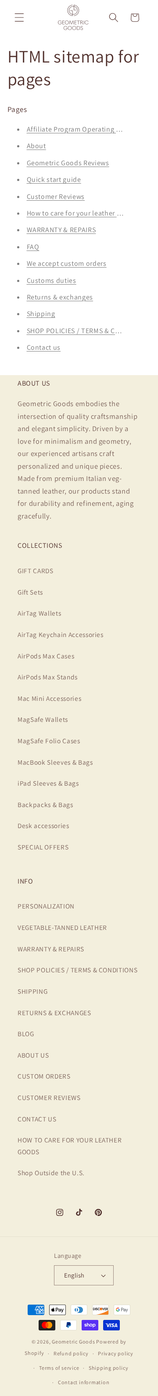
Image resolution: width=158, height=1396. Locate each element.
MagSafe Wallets (43, 719)
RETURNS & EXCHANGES (54, 1012)
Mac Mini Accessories (49, 698)
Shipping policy (109, 1368)
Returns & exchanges (60, 297)
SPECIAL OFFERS (43, 846)
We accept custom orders (67, 263)
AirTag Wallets (39, 613)
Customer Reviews (56, 196)
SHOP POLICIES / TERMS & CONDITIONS (89, 330)
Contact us (44, 347)
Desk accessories (43, 825)
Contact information (84, 1382)
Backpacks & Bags (45, 804)
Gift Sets (30, 592)
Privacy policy (115, 1353)
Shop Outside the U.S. (51, 1172)
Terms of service (59, 1368)
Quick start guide (54, 179)
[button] (19, 17)
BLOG (26, 1033)
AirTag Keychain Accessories (61, 634)
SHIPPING (32, 991)
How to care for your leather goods (81, 213)
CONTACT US (37, 1118)
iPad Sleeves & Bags (48, 783)
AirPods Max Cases (46, 655)
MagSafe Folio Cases (49, 740)
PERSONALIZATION (46, 906)
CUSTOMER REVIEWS (49, 1097)
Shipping (41, 313)
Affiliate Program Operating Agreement (89, 129)
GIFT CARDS (36, 570)
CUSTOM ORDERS (44, 1076)
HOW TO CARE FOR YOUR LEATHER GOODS (70, 1145)
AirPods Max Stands (48, 676)
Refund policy (71, 1353)
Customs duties (51, 280)
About (36, 145)
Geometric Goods (73, 1341)
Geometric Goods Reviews (68, 162)
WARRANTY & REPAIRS (61, 229)
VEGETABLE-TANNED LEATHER (62, 927)
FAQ (33, 246)
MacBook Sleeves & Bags (55, 762)
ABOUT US (33, 1055)
